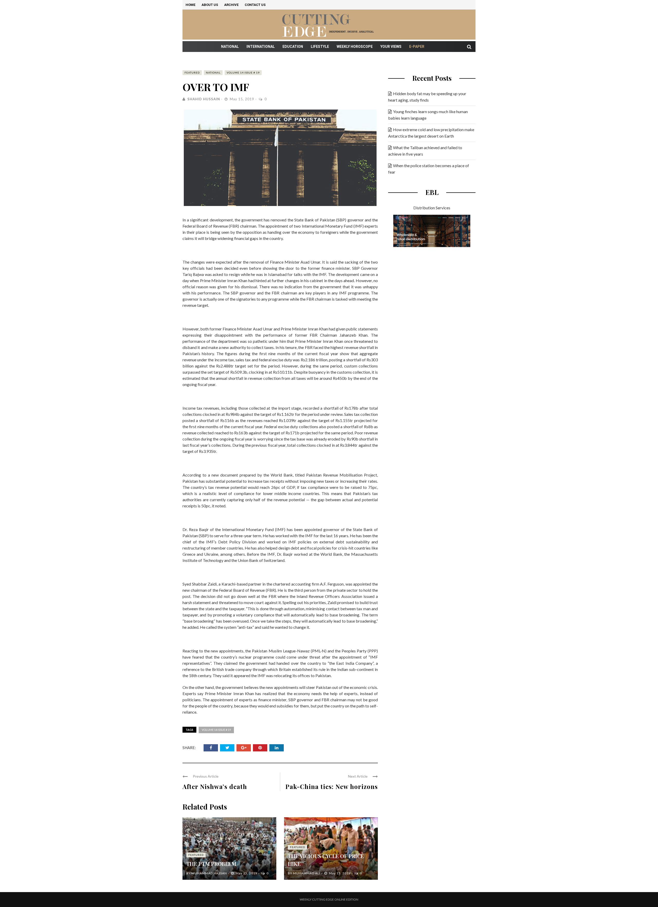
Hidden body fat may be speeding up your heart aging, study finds (427, 96)
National (230, 46)
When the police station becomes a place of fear (428, 168)
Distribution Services (431, 207)
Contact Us (255, 5)
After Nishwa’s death (214, 786)
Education (292, 46)
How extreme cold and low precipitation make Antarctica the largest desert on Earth (431, 132)
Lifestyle (320, 46)
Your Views (390, 46)
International (260, 46)
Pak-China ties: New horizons (331, 786)
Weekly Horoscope (355, 46)
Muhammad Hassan (209, 873)
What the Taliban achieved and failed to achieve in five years (425, 150)
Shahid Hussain (203, 99)
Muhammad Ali (306, 873)
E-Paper (416, 46)
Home (190, 5)
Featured (192, 72)
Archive (231, 5)
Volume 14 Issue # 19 (243, 72)
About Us (210, 5)
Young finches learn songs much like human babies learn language (428, 114)
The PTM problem (211, 863)
